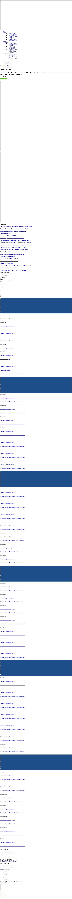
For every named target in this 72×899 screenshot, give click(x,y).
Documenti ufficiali (12, 39)
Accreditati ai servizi (13, 43)
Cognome (2, 277)
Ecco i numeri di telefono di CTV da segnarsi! (10, 235)
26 (0, 665)
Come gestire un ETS (13, 48)
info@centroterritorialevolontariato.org (9, 853)
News (4, 59)
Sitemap (4, 872)
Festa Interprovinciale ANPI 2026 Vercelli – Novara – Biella (14, 249)
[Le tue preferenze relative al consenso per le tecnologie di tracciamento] (2, 897)
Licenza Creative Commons (5, 882)
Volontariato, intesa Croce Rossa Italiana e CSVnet (12, 238)
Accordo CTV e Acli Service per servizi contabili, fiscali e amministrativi (16, 245)
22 (0, 577)
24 (0, 660)
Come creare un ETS (13, 58)
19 (0, 570)
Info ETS (11, 45)
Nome (1, 276)
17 (0, 566)
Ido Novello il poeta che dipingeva (7, 318)
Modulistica (11, 52)
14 (0, 480)
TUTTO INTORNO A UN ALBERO (8, 268)
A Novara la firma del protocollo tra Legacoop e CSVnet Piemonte (15, 265)
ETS (1, 278)
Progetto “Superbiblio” (5, 251)
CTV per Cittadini (6, 53)
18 (0, 568)
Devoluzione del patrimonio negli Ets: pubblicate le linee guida (14, 240)
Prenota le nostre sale (13, 44)
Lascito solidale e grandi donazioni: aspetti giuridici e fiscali (14, 228)
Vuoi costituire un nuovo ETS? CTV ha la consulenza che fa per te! (15, 242)
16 (0, 485)
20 (0, 572)
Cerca (1, 66)
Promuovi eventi (12, 47)
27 (0, 298)
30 (0, 304)
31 (0, 307)
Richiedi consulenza (13, 49)
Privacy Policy (5, 873)
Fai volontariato (12, 54)
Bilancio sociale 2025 (13, 34)
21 (0, 575)
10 (0, 471)
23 (0, 579)
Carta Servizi (5, 41)
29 (0, 302)
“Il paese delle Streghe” (5, 359)
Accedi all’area (7, 62)
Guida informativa (8, 63)
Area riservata (5, 61)
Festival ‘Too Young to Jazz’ (6, 263)
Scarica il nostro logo (13, 51)
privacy (1, 279)
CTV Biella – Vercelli (13, 35)
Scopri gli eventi (12, 55)
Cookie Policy (5, 874)
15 (0, 483)
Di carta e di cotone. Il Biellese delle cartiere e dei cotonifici (12, 374)
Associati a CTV (12, 46)
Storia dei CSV (12, 33)
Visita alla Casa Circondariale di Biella (9, 261)
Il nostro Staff (11, 37)
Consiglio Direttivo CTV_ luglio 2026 (9, 258)
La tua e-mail (2, 274)
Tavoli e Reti (11, 50)
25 (0, 662)
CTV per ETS (5, 42)
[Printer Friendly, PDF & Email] (3, 79)
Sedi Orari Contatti (6, 60)
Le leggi (10, 38)
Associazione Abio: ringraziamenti (8, 256)
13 (0, 478)
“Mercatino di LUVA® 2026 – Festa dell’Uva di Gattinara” (14, 270)
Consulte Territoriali (13, 40)
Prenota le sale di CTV (13, 56)
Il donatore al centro (5, 233)
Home (4, 31)
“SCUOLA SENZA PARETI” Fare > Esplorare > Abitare (13, 247)
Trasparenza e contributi (13, 36)
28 (0, 300)
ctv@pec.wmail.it (5, 854)
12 (0, 476)
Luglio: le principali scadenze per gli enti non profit (12, 254)
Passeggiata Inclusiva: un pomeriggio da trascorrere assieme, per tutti (16, 226)
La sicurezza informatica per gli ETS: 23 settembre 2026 (13, 231)
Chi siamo (4, 32)
